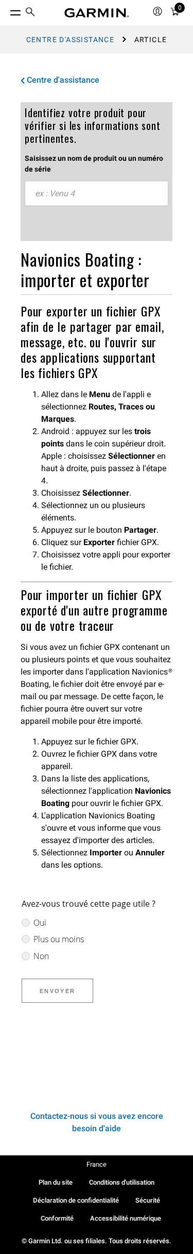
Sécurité (147, 1200)
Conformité (57, 1218)
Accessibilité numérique (125, 1218)
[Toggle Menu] (6, 10)
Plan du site (56, 1182)
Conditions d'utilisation (121, 1182)
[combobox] (96, 194)
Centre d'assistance (70, 39)
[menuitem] (30, 13)
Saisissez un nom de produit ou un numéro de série (94, 163)
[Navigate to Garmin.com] (96, 13)
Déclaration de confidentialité (76, 1200)
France (96, 1164)
